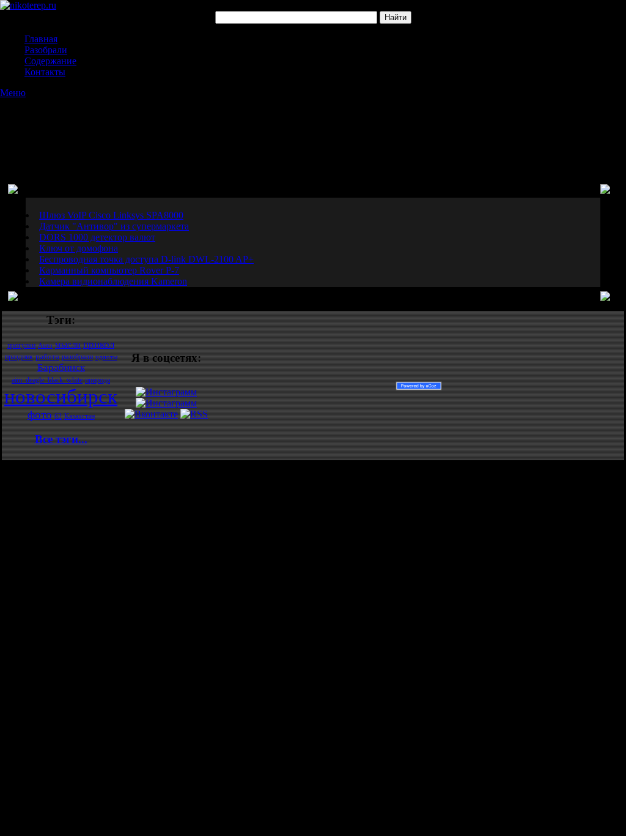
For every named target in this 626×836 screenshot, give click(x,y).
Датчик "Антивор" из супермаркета (114, 226)
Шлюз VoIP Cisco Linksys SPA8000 (111, 215)
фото (40, 414)
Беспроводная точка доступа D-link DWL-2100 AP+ (146, 259)
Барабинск (61, 367)
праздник (19, 357)
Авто (45, 345)
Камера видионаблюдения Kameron (113, 281)
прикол (98, 344)
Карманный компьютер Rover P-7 (109, 270)
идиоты (106, 357)
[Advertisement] (313, 129)
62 (58, 416)
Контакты (44, 72)
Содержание (50, 61)
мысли (68, 344)
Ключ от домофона (78, 248)
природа (97, 380)
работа (47, 356)
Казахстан (79, 416)
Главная (40, 39)
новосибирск (60, 396)
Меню (13, 93)
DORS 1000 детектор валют (97, 237)
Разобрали (45, 50)
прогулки (21, 345)
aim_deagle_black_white (47, 380)
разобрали (77, 357)
